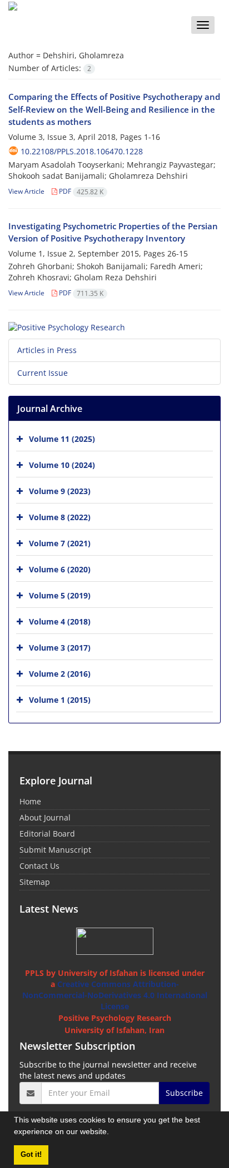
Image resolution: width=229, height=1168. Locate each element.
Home (30, 801)
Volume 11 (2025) (62, 439)
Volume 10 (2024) (62, 465)
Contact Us (39, 865)
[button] (112, 1133)
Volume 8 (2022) (60, 517)
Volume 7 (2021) (60, 543)
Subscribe (184, 1093)
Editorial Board (47, 833)
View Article (26, 191)
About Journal (45, 817)
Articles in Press (47, 350)
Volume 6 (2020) (60, 569)
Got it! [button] (31, 1155)
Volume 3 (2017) (60, 647)
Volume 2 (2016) (60, 673)
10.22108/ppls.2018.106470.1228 (82, 151)
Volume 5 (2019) (60, 595)
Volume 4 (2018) (60, 621)
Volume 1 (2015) (60, 699)
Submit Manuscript (55, 849)
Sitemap (34, 882)
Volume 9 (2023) (60, 491)
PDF (80, 191)
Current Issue (42, 372)
